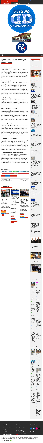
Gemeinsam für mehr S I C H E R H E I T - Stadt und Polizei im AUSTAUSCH (25, 3)
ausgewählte (22, 216)
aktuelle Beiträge (35, 80)
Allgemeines (3, 210)
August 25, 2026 (4, 198)
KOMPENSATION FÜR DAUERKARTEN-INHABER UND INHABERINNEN (6, 180)
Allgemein (2, 175)
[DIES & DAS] (2, 55)
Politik (8, 213)
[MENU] (42, 55)
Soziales (33, 280)
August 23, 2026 (34, 180)
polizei (12, 175)
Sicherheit (15, 175)
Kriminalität (12, 221)
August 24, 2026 (34, 141)
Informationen (7, 175)
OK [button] (11, 440)
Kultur (37, 347)
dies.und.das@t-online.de (7, 434)
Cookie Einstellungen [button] (5, 440)
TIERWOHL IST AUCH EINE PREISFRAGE (23, 180)
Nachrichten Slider (35, 262)
